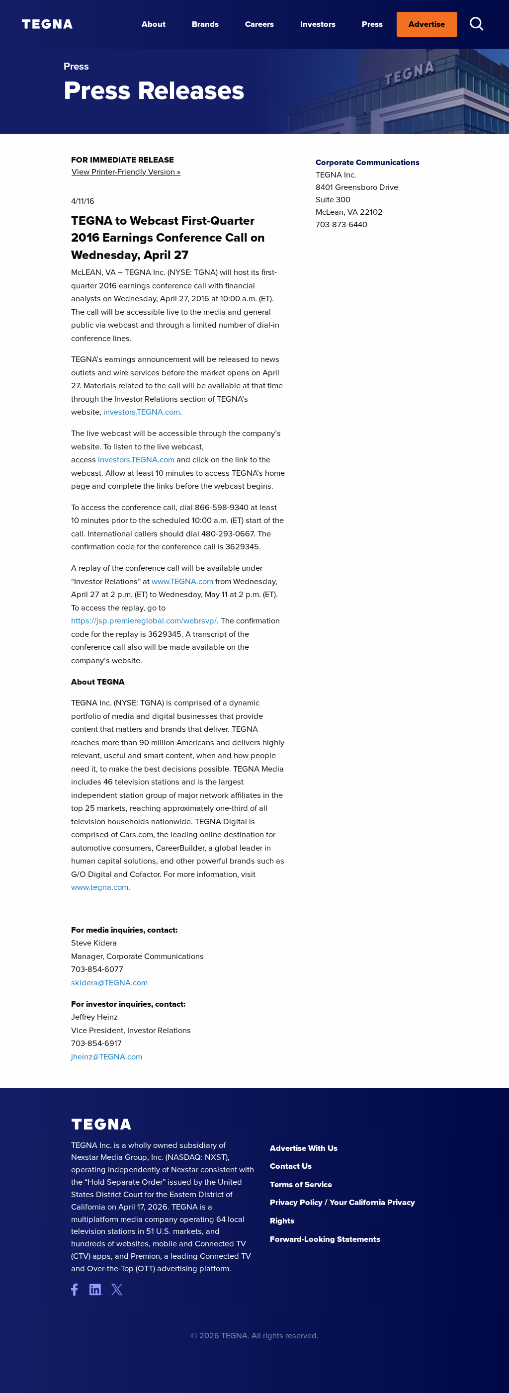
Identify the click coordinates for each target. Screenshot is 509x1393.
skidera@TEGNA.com (109, 982)
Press (372, 24)
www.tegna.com (99, 887)
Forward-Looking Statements (325, 1239)
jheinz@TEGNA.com (106, 1056)
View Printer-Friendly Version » (126, 172)
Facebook (79, 1290)
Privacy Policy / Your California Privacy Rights (342, 1211)
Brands (205, 24)
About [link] (154, 24)
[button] (476, 23)
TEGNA (101, 1124)
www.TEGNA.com (182, 581)
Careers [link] (259, 24)
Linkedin (99, 1290)
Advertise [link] (427, 24)
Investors (318, 24)
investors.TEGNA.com (141, 412)
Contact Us (291, 1166)
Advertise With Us (304, 1148)
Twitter (119, 1290)
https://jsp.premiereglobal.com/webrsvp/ (144, 620)
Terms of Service (301, 1184)
